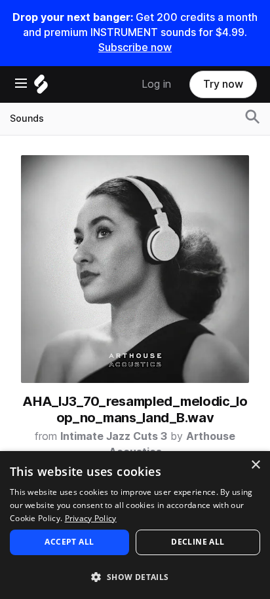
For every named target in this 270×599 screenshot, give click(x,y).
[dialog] (135, 525)
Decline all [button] (197, 541)
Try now (223, 84)
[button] (135, 576)
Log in (156, 84)
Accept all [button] (69, 541)
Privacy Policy (91, 518)
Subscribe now (135, 47)
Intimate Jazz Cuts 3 (113, 436)
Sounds (27, 118)
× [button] (255, 465)
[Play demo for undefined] (135, 269)
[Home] (41, 87)
